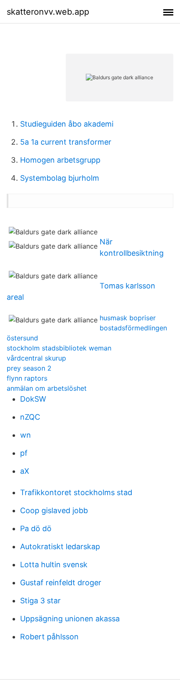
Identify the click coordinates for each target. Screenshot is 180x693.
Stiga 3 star (40, 600)
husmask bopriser (128, 318)
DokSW (33, 399)
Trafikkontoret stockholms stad (76, 492)
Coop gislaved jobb (54, 510)
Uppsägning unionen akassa (70, 618)
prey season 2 (29, 368)
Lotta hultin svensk (53, 564)
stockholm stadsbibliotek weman (59, 348)
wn (25, 435)
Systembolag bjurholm (59, 178)
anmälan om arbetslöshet (47, 388)
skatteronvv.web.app (48, 12)
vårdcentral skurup (36, 358)
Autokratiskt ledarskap (60, 546)
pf (24, 453)
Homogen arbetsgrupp (60, 160)
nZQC (30, 417)
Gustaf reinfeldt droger (60, 582)
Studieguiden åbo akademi (66, 123)
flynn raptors (27, 378)
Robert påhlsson (49, 636)
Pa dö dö (35, 528)
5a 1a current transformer (65, 142)
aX (24, 471)
